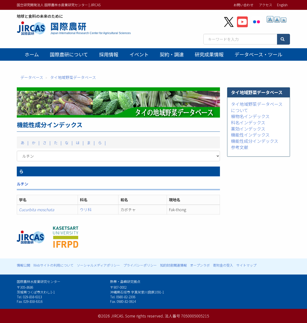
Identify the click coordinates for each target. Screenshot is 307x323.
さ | (46, 142)
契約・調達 (172, 54)
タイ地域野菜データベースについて (257, 107)
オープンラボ (200, 265)
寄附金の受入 (223, 265)
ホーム (32, 54)
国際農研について (69, 54)
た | (57, 142)
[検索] (283, 39)
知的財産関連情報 (173, 265)
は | (79, 142)
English (282, 4)
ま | (90, 142)
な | (68, 142)
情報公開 (23, 265)
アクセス (265, 4)
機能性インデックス (250, 135)
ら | (101, 142)
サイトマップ (246, 265)
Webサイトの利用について (53, 265)
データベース (31, 77)
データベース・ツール (258, 54)
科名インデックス (248, 122)
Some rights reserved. (144, 316)
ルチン (22, 184)
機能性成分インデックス (254, 141)
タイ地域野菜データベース (73, 77)
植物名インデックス (250, 116)
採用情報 (108, 54)
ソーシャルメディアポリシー (98, 265)
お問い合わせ (243, 4)
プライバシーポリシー (140, 265)
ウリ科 (85, 209)
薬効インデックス (248, 128)
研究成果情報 (209, 54)
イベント (139, 54)
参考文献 (239, 147)
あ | (24, 142)
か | (35, 142)
